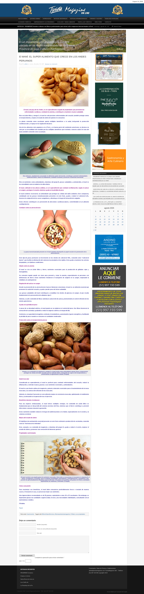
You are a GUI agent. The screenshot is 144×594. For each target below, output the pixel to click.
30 (122, 225)
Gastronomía (30, 514)
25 (100, 225)
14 (113, 219)
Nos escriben (22, 18)
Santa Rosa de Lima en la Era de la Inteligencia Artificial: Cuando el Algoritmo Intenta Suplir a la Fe (109, 191)
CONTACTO (108, 22)
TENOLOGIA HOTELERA (111, 18)
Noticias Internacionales (78, 18)
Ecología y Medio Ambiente (66, 22)
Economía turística (24, 22)
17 (96, 222)
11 (100, 219)
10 (96, 219)
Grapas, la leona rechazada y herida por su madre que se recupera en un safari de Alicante (108, 185)
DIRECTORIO (98, 22)
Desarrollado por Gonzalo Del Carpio (117, 591)
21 (113, 222)
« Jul (94, 230)
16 (122, 219)
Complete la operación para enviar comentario (49, 557)
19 (104, 222)
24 (96, 225)
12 (104, 219)
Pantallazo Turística (85, 22)
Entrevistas (47, 18)
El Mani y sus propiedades (78, 514)
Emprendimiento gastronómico (44, 22)
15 (118, 219)
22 (118, 222)
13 (109, 219)
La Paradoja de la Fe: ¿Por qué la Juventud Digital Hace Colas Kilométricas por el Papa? (107, 203)
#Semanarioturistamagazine (62, 514)
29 (118, 225)
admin (26, 64)
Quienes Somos (35, 18)
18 (100, 222)
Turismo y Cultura (96, 18)
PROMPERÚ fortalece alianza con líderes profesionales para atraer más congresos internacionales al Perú (59, 26)
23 (122, 222)
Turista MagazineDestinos (72, 10)
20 (109, 222)
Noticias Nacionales (60, 18)
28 (113, 225)
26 (104, 225)
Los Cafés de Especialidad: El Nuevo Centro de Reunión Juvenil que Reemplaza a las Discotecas (109, 197)
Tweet (21, 508)
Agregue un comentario (51, 64)
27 (109, 225)
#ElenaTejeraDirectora (48, 514)
